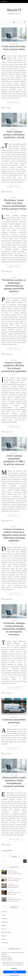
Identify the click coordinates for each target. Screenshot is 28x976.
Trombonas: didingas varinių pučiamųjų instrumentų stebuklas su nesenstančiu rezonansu (14, 629)
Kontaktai (4, 1)
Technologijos (7, 107)
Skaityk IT (14, 10)
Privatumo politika (14, 975)
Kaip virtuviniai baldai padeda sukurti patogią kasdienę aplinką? (14, 879)
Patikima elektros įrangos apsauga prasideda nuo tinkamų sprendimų (13, 886)
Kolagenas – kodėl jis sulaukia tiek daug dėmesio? (14, 893)
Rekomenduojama (6, 932)
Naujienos (14, 129)
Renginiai (3, 936)
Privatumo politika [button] (18, 965)
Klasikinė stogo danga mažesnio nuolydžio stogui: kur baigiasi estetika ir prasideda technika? (14, 873)
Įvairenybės (14, 44)
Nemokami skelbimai (6, 960)
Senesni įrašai (7, 850)
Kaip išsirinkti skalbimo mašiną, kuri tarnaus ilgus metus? (14, 900)
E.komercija (4, 911)
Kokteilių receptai (5, 956)
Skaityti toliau (14, 102)
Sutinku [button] (15, 972)
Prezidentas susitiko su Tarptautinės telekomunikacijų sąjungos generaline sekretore (14, 286)
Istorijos (3, 915)
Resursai (3, 939)
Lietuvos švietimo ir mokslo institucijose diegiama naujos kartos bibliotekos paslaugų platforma (14, 535)
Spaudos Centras (8, 191)
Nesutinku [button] (14, 968)
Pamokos (3, 929)
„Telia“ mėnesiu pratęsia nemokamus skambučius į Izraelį (14, 134)
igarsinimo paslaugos (6, 958)
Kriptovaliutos (5, 922)
